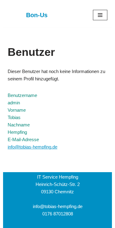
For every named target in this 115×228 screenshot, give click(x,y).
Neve (28, 224)
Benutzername (22, 95)
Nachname (19, 124)
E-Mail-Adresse (23, 139)
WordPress (80, 224)
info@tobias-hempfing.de (32, 146)
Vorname (17, 110)
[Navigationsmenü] (100, 15)
